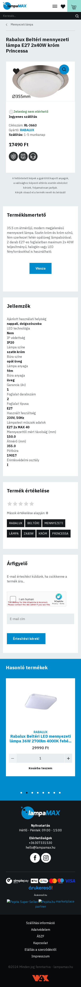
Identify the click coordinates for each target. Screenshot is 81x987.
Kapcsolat (40, 943)
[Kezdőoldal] (14, 6)
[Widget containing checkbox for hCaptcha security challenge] (36, 599)
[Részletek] (40, 702)
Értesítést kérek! (26, 639)
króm (43, 533)
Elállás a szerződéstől (40, 950)
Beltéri (33, 523)
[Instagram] (46, 857)
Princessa (60, 533)
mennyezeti (53, 523)
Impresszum (40, 956)
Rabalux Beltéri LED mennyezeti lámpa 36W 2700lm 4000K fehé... (40, 739)
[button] (21, 793)
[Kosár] (74, 6)
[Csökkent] (12, 758)
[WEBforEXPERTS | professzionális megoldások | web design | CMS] (40, 978)
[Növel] (68, 758)
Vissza (40, 268)
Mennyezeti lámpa (22, 24)
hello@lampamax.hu (40, 847)
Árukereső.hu (40, 895)
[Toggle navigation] (54, 6)
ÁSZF (40, 936)
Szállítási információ (40, 923)
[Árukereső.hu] (40, 889)
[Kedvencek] (63, 6)
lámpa (14, 533)
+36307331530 (40, 843)
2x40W (28, 533)
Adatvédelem (40, 930)
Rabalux (15, 523)
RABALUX (27, 130)
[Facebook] (35, 857)
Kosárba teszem (40, 768)
